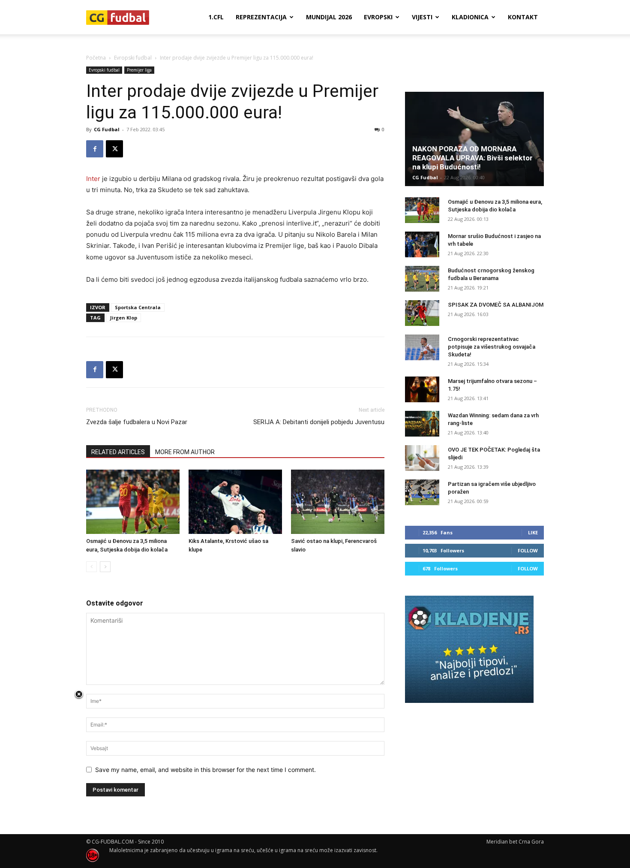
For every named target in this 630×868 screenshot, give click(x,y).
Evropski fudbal (133, 57)
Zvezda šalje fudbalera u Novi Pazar (136, 422)
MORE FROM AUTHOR (185, 452)
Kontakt (523, 17)
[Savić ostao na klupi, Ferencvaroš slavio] (337, 502)
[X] (114, 148)
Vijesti (422, 17)
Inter (93, 179)
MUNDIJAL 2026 (329, 17)
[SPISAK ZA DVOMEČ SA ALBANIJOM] (422, 313)
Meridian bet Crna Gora (515, 841)
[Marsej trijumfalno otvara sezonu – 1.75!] (422, 389)
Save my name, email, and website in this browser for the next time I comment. (205, 769)
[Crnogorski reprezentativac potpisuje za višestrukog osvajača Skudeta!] (422, 347)
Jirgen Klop (123, 317)
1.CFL (216, 17)
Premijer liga (139, 70)
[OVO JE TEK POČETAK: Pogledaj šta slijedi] (422, 458)
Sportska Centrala (138, 307)
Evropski (378, 17)
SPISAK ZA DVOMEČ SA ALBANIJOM (495, 304)
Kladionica (470, 17)
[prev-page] (91, 566)
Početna (96, 57)
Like (533, 532)
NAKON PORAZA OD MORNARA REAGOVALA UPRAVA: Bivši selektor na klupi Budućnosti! (472, 158)
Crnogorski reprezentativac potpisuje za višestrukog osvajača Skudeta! (491, 347)
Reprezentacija (261, 17)
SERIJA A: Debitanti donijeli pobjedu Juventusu (318, 422)
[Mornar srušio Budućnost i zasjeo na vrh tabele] (422, 244)
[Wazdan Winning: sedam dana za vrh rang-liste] (422, 424)
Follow (528, 550)
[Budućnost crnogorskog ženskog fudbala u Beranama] (422, 279)
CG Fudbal (107, 129)
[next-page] (105, 566)
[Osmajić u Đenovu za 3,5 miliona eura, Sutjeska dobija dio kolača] (133, 502)
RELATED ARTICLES (118, 452)
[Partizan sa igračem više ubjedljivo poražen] (422, 492)
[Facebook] (94, 148)
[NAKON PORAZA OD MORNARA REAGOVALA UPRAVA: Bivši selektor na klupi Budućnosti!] (474, 139)
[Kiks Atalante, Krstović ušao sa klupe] (235, 502)
